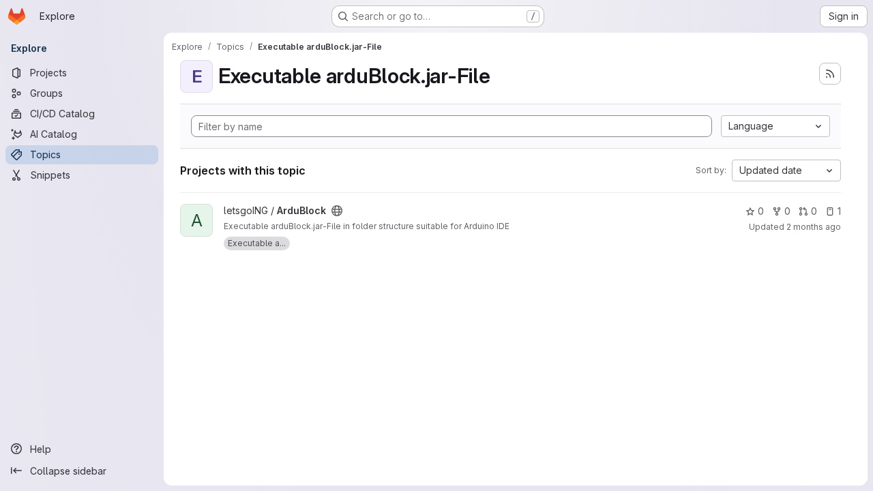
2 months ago (813, 227)
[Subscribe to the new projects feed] (830, 74)
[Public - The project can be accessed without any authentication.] (336, 210)
